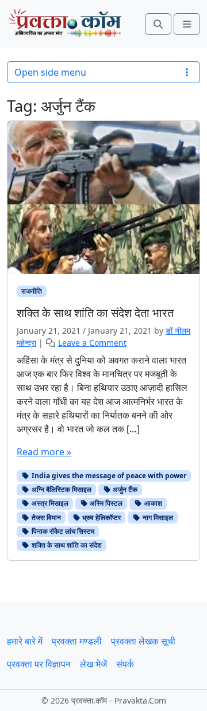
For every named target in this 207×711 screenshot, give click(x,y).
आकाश (152, 503)
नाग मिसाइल (157, 517)
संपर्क (125, 664)
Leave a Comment (92, 342)
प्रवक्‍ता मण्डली (77, 641)
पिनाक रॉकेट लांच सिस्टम (62, 531)
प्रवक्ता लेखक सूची (143, 641)
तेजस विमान (45, 517)
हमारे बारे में (25, 641)
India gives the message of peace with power (108, 475)
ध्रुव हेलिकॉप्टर (100, 517)
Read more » (44, 452)
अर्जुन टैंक (124, 489)
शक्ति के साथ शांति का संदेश (66, 545)
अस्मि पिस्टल (105, 503)
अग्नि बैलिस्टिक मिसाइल (60, 489)
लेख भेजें (93, 664)
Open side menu (50, 72)
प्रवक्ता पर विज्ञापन (39, 664)
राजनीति (31, 291)
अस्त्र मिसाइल (49, 503)
